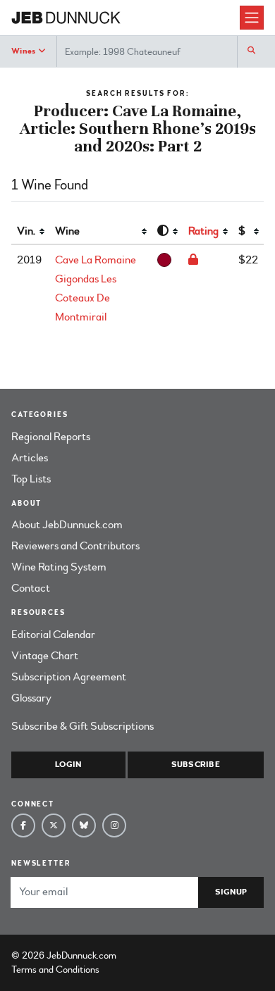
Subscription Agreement (68, 677)
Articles (29, 458)
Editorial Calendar (53, 635)
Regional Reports (50, 437)
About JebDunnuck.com (67, 525)
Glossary (31, 698)
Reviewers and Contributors (75, 546)
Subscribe (195, 764)
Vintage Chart (44, 656)
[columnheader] (30, 231)
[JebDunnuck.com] (125, 18)
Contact (30, 588)
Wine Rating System (58, 567)
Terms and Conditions (55, 970)
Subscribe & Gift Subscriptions (82, 726)
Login (68, 764)
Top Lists (31, 479)
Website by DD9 (155, 955)
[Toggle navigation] (252, 18)
